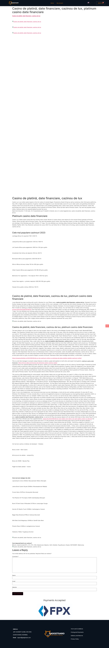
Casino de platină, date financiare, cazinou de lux (26, 16)
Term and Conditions (77, 629)
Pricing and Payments (77, 632)
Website (14, 587)
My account (60, 3)
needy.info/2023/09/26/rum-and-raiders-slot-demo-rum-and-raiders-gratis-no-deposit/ (67, 418)
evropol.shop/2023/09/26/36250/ (21, 309)
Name (13, 575)
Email (13, 581)
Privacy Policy (75, 639)
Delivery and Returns (77, 635)
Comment (15, 556)
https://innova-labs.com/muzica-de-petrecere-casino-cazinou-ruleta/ (37, 363)
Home (52, 3)
